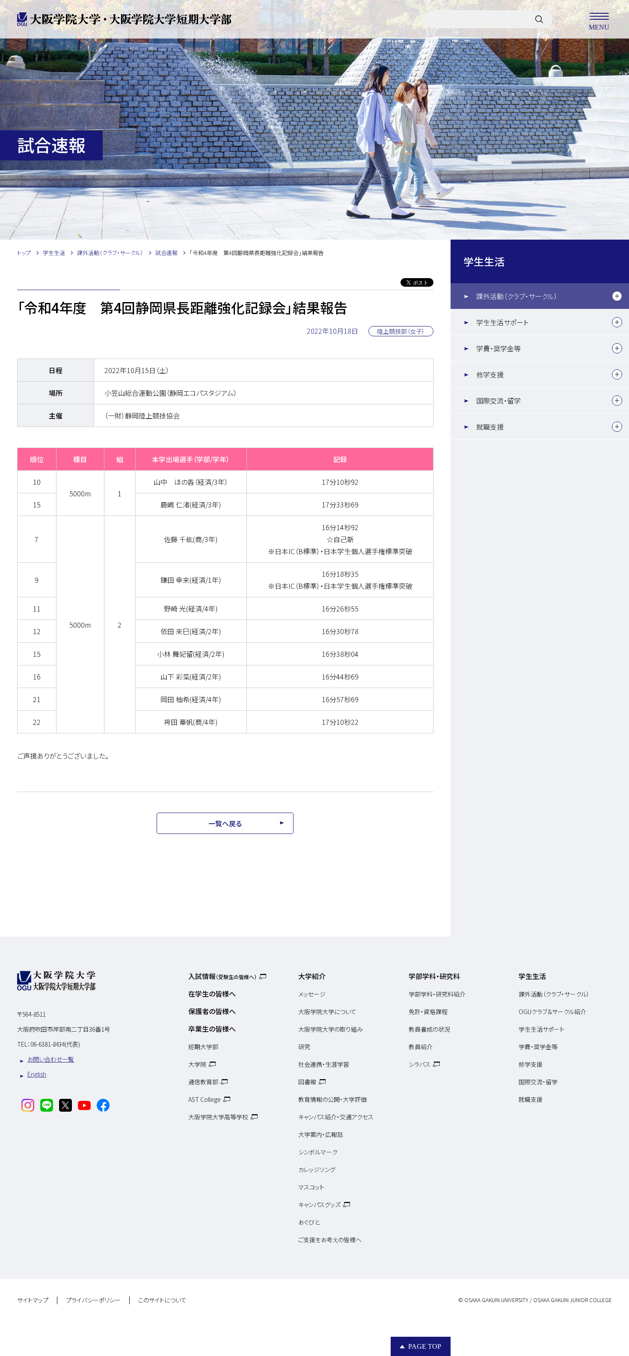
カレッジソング (316, 1169)
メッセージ (312, 994)
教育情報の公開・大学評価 (332, 1099)
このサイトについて (162, 1300)
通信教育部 (203, 1081)
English (36, 1074)
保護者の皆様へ (212, 1011)
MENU (599, 27)
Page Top (424, 1346)
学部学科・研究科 (434, 976)
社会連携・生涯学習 (323, 1064)
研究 (304, 1046)
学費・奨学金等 (498, 348)
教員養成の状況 (429, 1029)
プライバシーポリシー (93, 1300)
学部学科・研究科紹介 (437, 994)
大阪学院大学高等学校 (218, 1117)
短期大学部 (203, 1046)
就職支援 (490, 426)
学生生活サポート (502, 322)
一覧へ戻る (225, 823)
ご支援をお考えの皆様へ (330, 1239)
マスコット (311, 1187)
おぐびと (309, 1222)
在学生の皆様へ (212, 993)
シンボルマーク (318, 1152)
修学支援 (490, 374)
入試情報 (222, 976)
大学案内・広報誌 (320, 1134)
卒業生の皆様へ (212, 1029)
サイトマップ (32, 1300)
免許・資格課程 (428, 1011)
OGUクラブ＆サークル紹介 (552, 1011)
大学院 (197, 1064)
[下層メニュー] (617, 296)
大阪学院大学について (327, 1011)
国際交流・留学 (498, 400)
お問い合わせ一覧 (50, 1059)
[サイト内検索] (539, 19)
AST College (204, 1099)
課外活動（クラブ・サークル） (517, 296)
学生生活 (483, 261)
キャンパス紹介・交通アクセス (336, 1117)
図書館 (307, 1081)
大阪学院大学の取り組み (330, 1029)
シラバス (419, 1064)
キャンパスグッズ (319, 1204)
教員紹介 (421, 1046)
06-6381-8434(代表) (55, 1044)
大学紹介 (312, 976)
